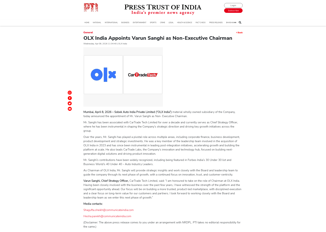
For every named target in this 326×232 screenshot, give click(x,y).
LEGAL (171, 22)
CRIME (162, 22)
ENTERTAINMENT (139, 22)
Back (240, 32)
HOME (86, 22)
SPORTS (153, 22)
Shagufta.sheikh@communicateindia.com (108, 210)
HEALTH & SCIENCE (184, 22)
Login (233, 5)
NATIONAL (97, 22)
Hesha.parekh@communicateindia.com (107, 216)
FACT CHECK (201, 22)
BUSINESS (125, 22)
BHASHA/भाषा (231, 22)
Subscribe (233, 10)
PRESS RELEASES (216, 22)
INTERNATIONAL (111, 22)
